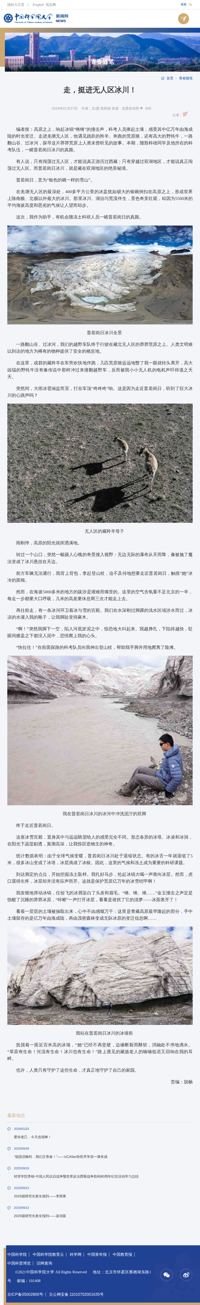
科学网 (75, 1254)
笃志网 (51, 5)
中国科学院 (17, 1254)
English (38, 5)
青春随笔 (102, 61)
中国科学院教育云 (48, 1254)
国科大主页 (15, 5)
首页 (170, 78)
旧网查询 (44, 1263)
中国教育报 (122, 1254)
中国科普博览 (19, 1263)
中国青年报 (97, 1254)
